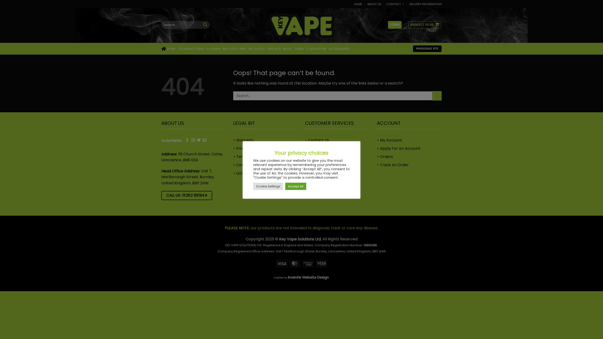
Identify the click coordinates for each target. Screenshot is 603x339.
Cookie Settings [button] (268, 186)
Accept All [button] (295, 186)
